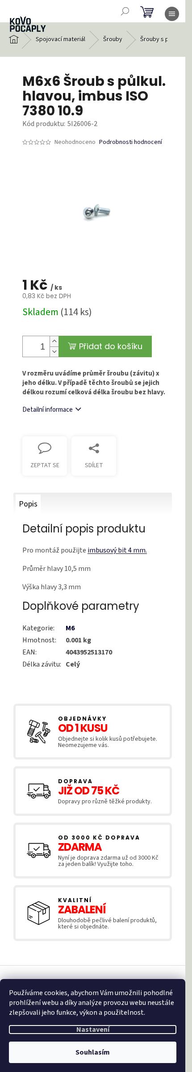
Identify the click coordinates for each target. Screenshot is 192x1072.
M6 (70, 628)
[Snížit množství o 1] (54, 351)
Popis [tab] (28, 504)
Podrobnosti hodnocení (130, 142)
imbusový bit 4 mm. (117, 550)
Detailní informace (47, 409)
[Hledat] (125, 11)
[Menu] (172, 14)
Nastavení (92, 1029)
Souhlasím (92, 1052)
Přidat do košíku (110, 346)
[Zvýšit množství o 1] (54, 341)
